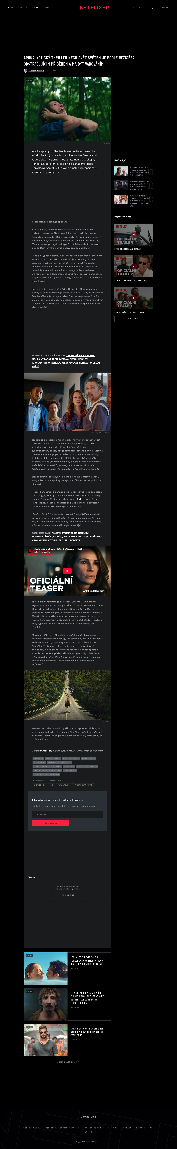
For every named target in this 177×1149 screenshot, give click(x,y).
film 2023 (69, 767)
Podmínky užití (31, 1128)
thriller (38, 758)
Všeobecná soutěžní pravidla (63, 1128)
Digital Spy (45, 750)
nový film (39, 762)
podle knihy (53, 758)
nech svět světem (87, 767)
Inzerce (140, 1128)
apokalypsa (88, 758)
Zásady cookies (94, 1128)
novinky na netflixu (59, 762)
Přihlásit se (50, 823)
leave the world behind (47, 767)
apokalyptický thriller (47, 770)
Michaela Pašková (36, 70)
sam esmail (70, 770)
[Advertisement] (67, 197)
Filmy (29, 80)
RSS (152, 1128)
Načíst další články (67, 1062)
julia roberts (71, 758)
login (165, 8)
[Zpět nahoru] (170, 1142)
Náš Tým (112, 1128)
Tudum (80, 499)
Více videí (133, 319)
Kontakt (126, 1128)
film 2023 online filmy (46, 774)
